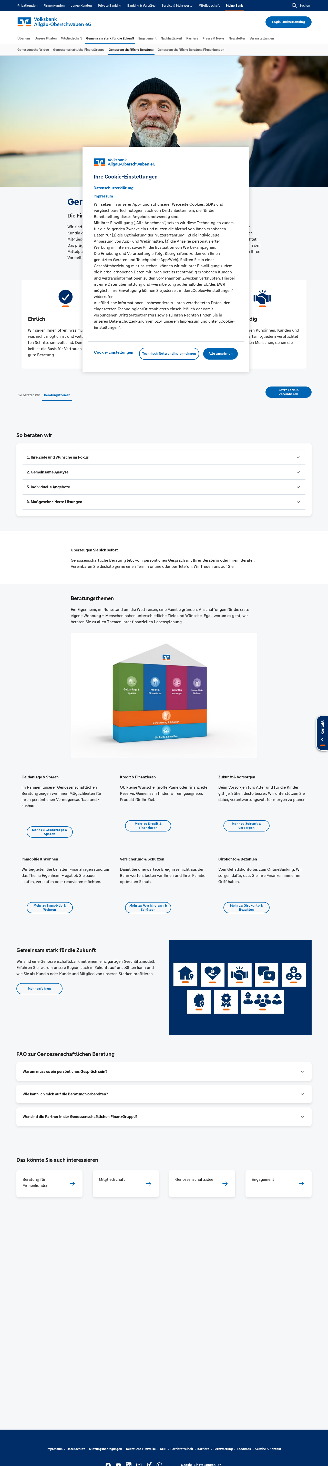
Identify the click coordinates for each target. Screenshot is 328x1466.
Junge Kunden (81, 6)
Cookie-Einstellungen (113, 352)
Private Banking (109, 6)
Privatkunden (27, 6)
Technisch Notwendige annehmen (169, 354)
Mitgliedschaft (209, 6)
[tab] (24, 38)
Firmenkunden (54, 6)
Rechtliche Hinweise (141, 1449)
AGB (163, 1449)
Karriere (203, 1449)
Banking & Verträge (141, 6)
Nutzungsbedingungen (105, 1449)
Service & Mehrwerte (177, 6)
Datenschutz (76, 1449)
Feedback (244, 1449)
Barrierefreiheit (181, 1449)
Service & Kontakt (268, 1449)
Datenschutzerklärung (114, 187)
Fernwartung (223, 1449)
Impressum (55, 1449)
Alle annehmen (220, 354)
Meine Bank (234, 6)
